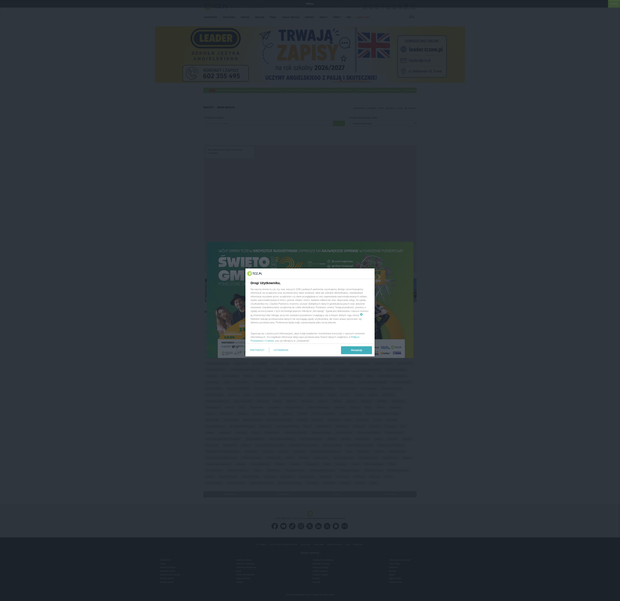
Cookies (269, 340)
